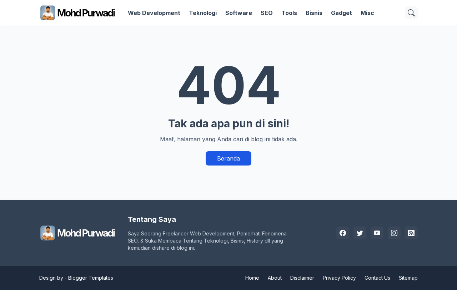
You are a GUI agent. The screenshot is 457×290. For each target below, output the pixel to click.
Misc (367, 12)
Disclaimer (302, 278)
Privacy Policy (339, 278)
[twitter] (359, 233)
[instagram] (394, 233)
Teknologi (203, 12)
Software (238, 12)
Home (252, 278)
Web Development (154, 12)
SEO (267, 12)
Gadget (341, 12)
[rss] (411, 233)
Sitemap (408, 278)
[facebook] (342, 233)
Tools (289, 12)
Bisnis (314, 12)
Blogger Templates (90, 278)
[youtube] (377, 233)
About (275, 278)
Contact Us (377, 278)
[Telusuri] (411, 12)
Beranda (228, 158)
